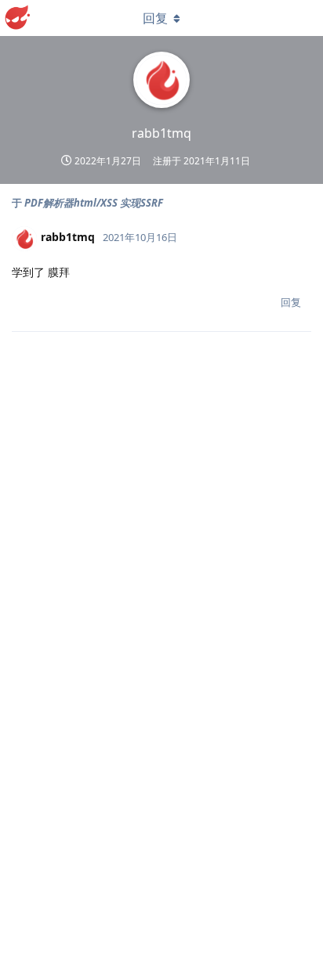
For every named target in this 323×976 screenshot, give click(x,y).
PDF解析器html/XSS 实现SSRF (93, 203)
